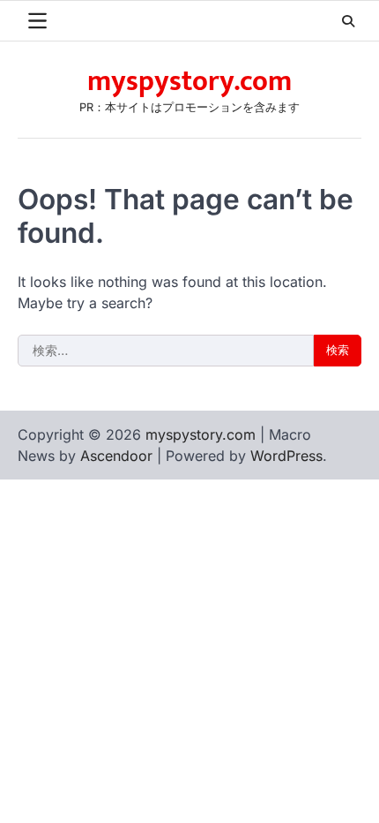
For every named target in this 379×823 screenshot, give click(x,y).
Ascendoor (116, 455)
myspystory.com (189, 81)
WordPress (286, 455)
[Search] (348, 21)
